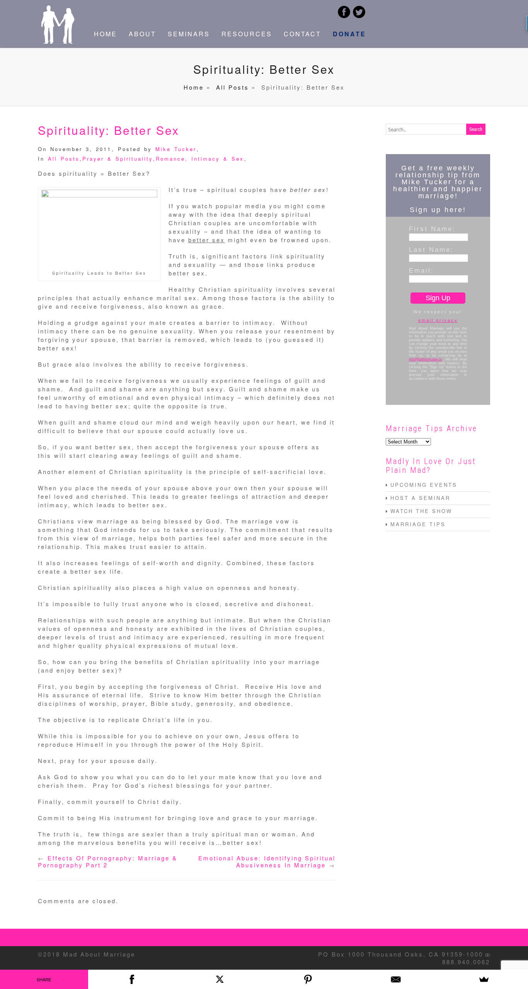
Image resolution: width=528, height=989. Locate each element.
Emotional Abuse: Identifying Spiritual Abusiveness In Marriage (267, 861)
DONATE (349, 33)
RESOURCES (246, 33)
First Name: (432, 228)
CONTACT (302, 33)
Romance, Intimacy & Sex (200, 158)
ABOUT (142, 33)
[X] (220, 979)
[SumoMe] (484, 979)
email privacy (438, 320)
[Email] (396, 979)
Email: (421, 270)
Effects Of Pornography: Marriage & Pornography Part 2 (107, 861)
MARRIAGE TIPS (418, 524)
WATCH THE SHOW (421, 511)
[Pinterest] (308, 979)
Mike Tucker (175, 149)
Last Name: (431, 249)
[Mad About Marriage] (57, 41)
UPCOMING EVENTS (423, 484)
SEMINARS (189, 33)
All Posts (232, 87)
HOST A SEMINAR (420, 497)
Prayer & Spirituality (117, 158)
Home (194, 87)
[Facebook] (132, 979)
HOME (105, 33)
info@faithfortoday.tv (425, 359)
